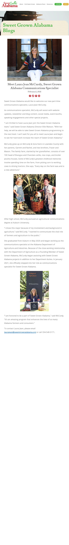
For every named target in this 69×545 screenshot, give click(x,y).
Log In (65, 4)
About (21, 4)
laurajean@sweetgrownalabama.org (20, 332)
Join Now (58, 4)
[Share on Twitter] (33, 96)
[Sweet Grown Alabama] (10, 4)
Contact (36, 12)
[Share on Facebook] (30, 96)
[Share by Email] (39, 96)
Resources (50, 4)
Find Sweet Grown (29, 4)
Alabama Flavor (40, 4)
